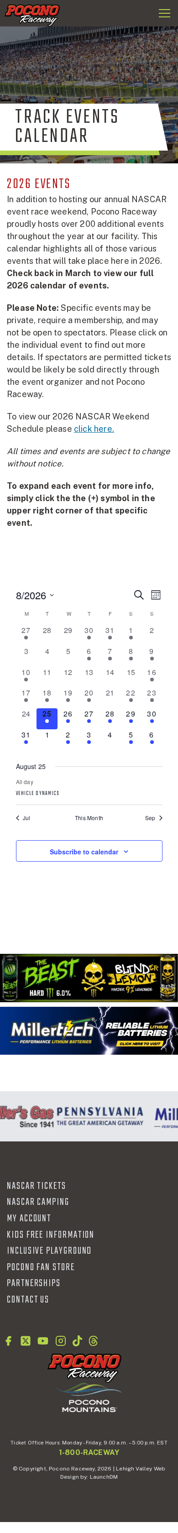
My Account (29, 1218)
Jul (27, 817)
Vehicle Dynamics (38, 793)
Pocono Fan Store (41, 1267)
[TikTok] (77, 1340)
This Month (89, 817)
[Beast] (89, 978)
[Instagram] (60, 1340)
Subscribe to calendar (84, 851)
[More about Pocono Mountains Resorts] (89, 1397)
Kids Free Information (50, 1235)
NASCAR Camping (38, 1202)
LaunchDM (104, 1477)
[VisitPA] (98, 1116)
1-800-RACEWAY (89, 1452)
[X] (25, 1340)
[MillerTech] (89, 1031)
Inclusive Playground (49, 1251)
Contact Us (28, 1300)
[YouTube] (42, 1340)
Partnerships (34, 1283)
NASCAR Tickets (36, 1186)
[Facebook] (8, 1340)
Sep (150, 817)
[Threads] (93, 1340)
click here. (94, 429)
